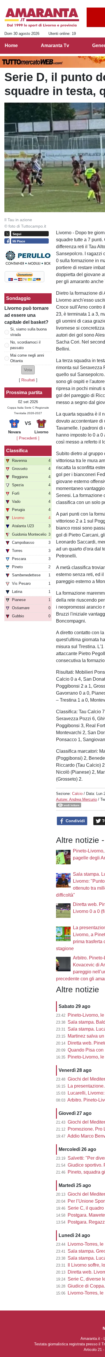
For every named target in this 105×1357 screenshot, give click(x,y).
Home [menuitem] (11, 45)
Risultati (28, 380)
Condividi (74, 820)
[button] (28, 369)
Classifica (17, 450)
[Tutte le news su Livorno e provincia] (41, 18)
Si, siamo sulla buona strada (28, 332)
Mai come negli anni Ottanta (27, 358)
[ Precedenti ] (28, 438)
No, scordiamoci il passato (25, 345)
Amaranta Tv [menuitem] (55, 45)
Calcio (77, 793)
